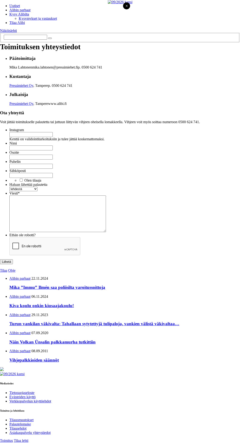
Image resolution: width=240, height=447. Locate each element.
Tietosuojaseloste (21, 393)
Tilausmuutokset (21, 420)
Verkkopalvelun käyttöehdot (30, 401)
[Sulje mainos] (126, 6)
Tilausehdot (17, 428)
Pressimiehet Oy (21, 86)
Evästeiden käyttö (22, 397)
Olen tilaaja (32, 180)
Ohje (11, 270)
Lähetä (6, 262)
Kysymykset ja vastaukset (38, 18)
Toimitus (6, 441)
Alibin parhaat (19, 10)
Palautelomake (20, 424)
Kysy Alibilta (19, 14)
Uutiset (14, 6)
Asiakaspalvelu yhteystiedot (30, 433)
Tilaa (3, 270)
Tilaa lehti (21, 441)
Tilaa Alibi (17, 23)
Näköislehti (8, 31)
